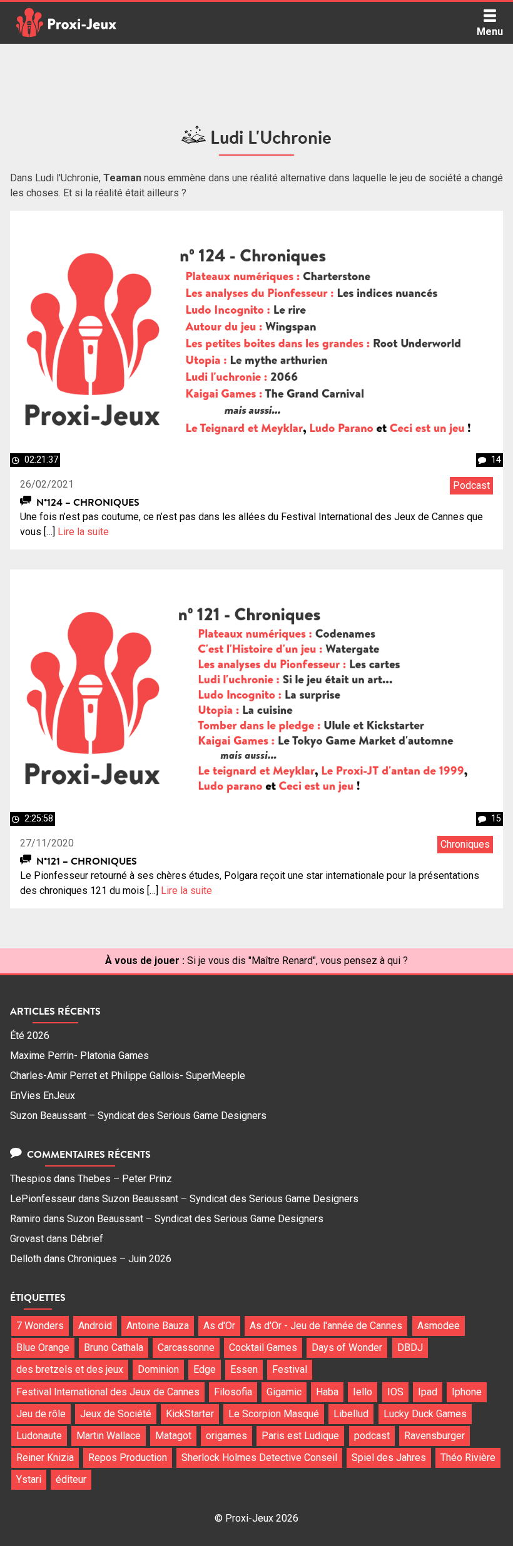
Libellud (350, 1414)
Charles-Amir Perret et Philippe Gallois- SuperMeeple (127, 1076)
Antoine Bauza (157, 1326)
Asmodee (438, 1326)
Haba (327, 1392)
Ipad (427, 1392)
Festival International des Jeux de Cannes (108, 1392)
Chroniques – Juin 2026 (119, 1259)
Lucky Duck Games (425, 1414)
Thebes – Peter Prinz (125, 1179)
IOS (395, 1392)
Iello (362, 1392)
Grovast (27, 1239)
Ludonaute (39, 1436)
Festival (289, 1369)
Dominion (158, 1369)
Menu (490, 32)
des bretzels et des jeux (69, 1369)
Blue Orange (42, 1347)
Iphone (467, 1392)
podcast (372, 1436)
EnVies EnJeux (42, 1096)
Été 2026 (29, 1036)
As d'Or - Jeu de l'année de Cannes (326, 1326)
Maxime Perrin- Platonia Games (79, 1056)
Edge (204, 1369)
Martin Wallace (108, 1436)
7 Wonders (40, 1326)
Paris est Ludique (300, 1436)
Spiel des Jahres (389, 1457)
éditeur (71, 1479)
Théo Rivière (467, 1457)
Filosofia (233, 1392)
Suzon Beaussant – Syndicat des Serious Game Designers (138, 1116)
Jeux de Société (115, 1414)
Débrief (86, 1239)
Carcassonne (186, 1347)
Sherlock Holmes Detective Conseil (259, 1457)
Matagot (173, 1436)
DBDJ (410, 1347)
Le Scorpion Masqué (273, 1414)
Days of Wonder (347, 1347)
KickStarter (190, 1414)
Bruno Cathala (113, 1347)
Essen (244, 1369)
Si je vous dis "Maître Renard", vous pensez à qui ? (297, 960)
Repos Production (127, 1457)
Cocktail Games (263, 1347)
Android (95, 1326)
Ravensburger (434, 1436)
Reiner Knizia (45, 1457)
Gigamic (284, 1392)
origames (226, 1436)
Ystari (28, 1479)
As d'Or (219, 1326)
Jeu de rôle (41, 1414)
